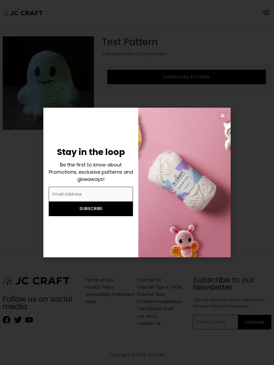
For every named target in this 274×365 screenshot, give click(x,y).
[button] (222, 115)
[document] (137, 182)
